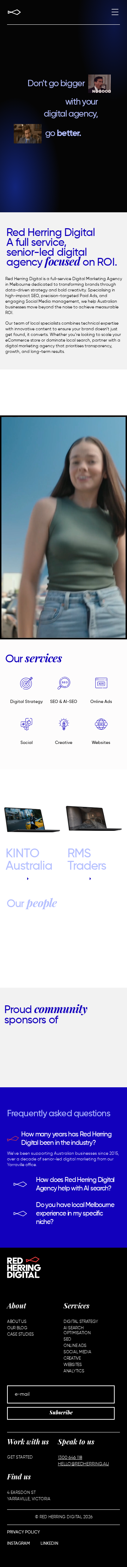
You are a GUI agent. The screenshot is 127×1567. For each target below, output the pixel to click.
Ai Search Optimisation (77, 1330)
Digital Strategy (26, 702)
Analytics (74, 1371)
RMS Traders (87, 860)
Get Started (20, 1457)
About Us (16, 1322)
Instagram (18, 1544)
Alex (65, 950)
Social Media (77, 1352)
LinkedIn (49, 1544)
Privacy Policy (23, 1532)
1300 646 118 (70, 1457)
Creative (63, 743)
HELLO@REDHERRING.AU (83, 1464)
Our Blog (17, 1328)
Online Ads (101, 702)
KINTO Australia (29, 860)
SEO (67, 1339)
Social (26, 743)
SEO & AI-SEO (63, 702)
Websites (101, 743)
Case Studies (20, 1334)
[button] (115, 13)
